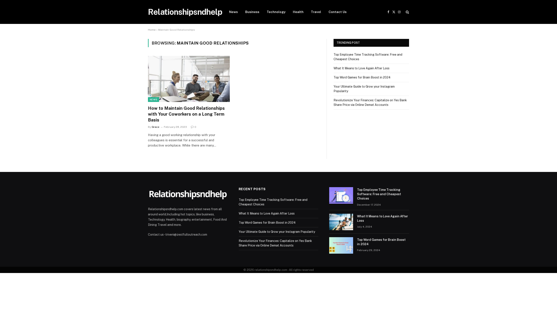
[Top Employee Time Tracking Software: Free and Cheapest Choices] (341, 195)
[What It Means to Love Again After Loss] (341, 222)
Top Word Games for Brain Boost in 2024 (362, 77)
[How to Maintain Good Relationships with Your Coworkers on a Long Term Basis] (189, 79)
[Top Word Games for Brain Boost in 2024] (341, 245)
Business (252, 12)
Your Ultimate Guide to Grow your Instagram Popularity (277, 231)
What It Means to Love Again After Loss (361, 68)
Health (298, 12)
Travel (316, 12)
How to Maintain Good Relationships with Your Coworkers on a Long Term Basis (186, 114)
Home (152, 29)
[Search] (407, 12)
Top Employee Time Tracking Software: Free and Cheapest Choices (379, 194)
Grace (155, 126)
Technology (276, 12)
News (233, 12)
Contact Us (338, 12)
